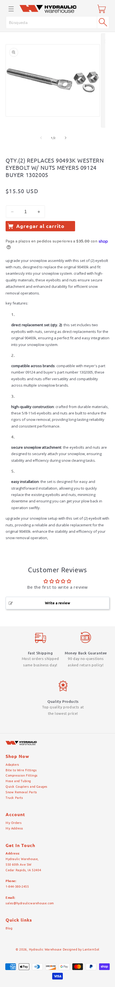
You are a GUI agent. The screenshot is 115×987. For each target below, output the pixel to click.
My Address (14, 828)
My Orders (13, 822)
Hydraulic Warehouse (45, 949)
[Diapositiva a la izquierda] (41, 138)
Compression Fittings (22, 775)
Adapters (12, 764)
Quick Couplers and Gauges (26, 786)
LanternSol (91, 949)
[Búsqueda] (103, 22)
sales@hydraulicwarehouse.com (30, 903)
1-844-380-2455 (17, 886)
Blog (9, 928)
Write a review (57, 603)
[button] (11, 9)
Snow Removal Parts (21, 792)
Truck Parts (14, 797)
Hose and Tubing (18, 781)
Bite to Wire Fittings (21, 770)
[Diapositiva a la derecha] (65, 138)
